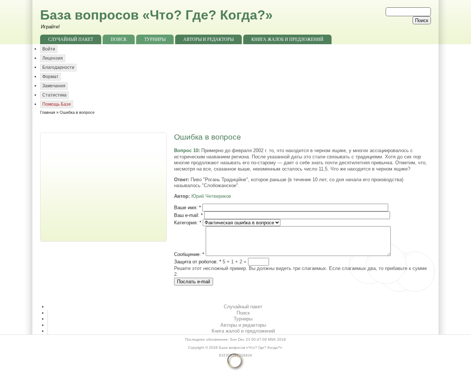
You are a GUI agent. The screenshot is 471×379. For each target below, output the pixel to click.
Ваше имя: (187, 207)
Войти (48, 49)
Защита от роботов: (197, 261)
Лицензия (52, 58)
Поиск (119, 39)
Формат (50, 76)
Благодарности (58, 67)
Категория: (187, 222)
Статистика (54, 95)
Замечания (53, 85)
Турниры (155, 39)
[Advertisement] (104, 186)
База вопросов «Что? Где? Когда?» (156, 14)
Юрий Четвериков (211, 196)
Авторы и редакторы (208, 39)
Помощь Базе (56, 104)
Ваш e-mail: (188, 215)
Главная (47, 112)
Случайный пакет (70, 39)
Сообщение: (189, 254)
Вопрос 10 (186, 150)
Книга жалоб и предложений (287, 39)
